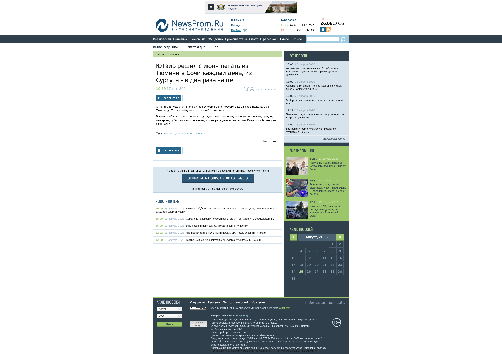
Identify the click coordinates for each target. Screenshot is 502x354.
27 (317, 271)
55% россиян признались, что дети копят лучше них (217, 225)
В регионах (268, 39)
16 (340, 258)
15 (332, 258)
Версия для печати (267, 89)
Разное (296, 39)
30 (340, 271)
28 (324, 271)
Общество (215, 39)
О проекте (197, 302)
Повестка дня (195, 47)
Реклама (214, 302)
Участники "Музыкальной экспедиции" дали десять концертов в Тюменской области (325, 211)
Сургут (190, 133)
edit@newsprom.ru (232, 188)
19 (309, 265)
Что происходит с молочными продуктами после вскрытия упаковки (226, 232)
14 (324, 258)
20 (317, 265)
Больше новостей (334, 138)
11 (301, 258)
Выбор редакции (165, 47)
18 (301, 265)
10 (293, 258)
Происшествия (236, 39)
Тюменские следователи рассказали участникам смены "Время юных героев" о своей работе (328, 189)
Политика (180, 39)
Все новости (162, 39)
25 (301, 271)
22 (332, 265)
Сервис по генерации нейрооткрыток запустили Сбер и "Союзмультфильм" (230, 218)
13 (317, 258)
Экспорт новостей (235, 302)
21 (324, 265)
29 (332, 271)
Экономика (197, 39)
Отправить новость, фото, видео (217, 178)
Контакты (258, 302)
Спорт (253, 39)
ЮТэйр (200, 133)
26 (309, 271)
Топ (215, 47)
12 (309, 258)
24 (293, 271)
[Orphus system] (199, 308)
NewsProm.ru (270, 141)
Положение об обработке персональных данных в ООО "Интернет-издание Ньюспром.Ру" (264, 350)
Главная (160, 54)
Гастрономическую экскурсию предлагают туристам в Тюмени (223, 239)
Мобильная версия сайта (326, 302)
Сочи (180, 133)
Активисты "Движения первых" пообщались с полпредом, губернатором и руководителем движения (313, 71)
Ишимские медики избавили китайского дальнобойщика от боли (328, 166)
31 (293, 278)
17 (293, 265)
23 (340, 265)
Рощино (169, 133)
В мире (284, 39)
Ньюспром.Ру (240, 315)
